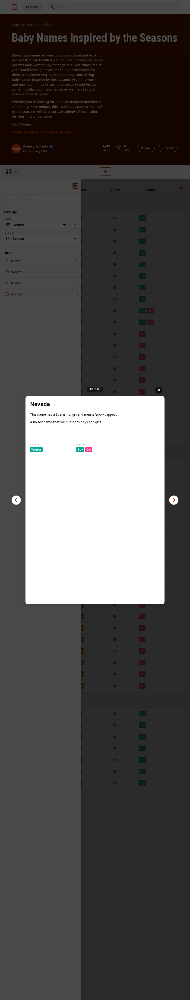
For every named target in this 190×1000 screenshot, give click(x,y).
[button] (16, 500)
